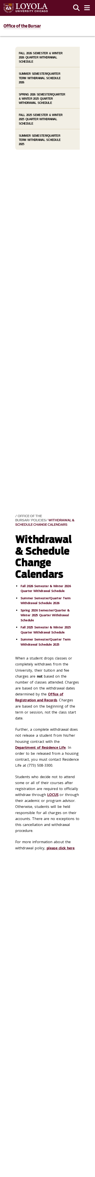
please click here (60, 848)
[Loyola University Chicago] (26, 8)
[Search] (76, 8)
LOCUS (52, 794)
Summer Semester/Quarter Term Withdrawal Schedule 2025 (40, 140)
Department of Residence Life (40, 747)
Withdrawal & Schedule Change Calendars (44, 522)
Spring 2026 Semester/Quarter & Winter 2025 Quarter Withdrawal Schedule (45, 615)
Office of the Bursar (22, 26)
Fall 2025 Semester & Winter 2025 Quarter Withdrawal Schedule (41, 119)
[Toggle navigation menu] (87, 8)
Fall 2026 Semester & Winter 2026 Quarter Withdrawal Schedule (41, 57)
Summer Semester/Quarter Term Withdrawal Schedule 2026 (40, 78)
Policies (38, 520)
